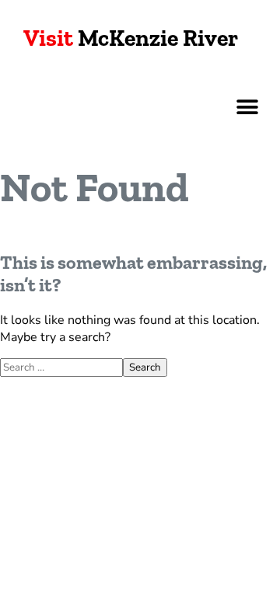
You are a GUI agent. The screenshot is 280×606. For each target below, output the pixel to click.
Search (145, 367)
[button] (246, 106)
